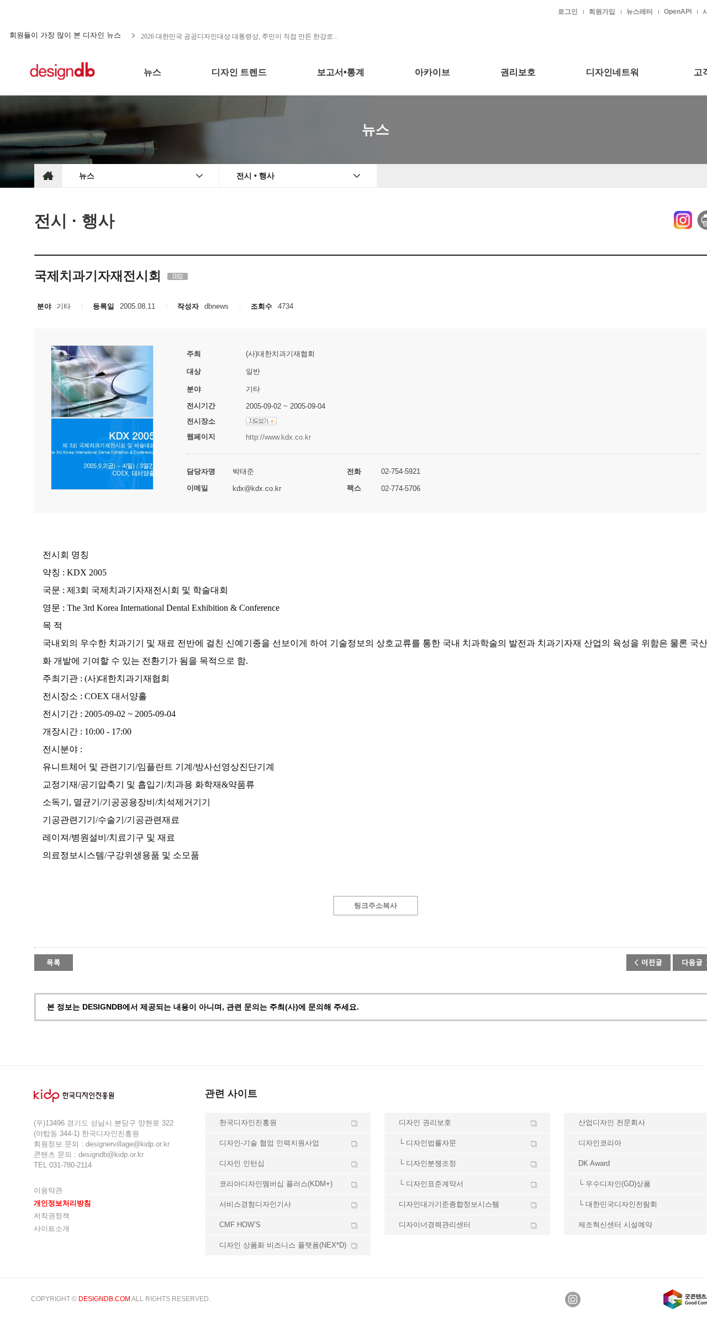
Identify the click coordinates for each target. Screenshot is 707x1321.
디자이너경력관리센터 (435, 1224)
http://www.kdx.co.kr (278, 437)
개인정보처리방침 (62, 1203)
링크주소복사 (375, 905)
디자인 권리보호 (425, 1122)
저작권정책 (52, 1216)
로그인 (568, 11)
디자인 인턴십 (242, 1163)
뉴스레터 (639, 11)
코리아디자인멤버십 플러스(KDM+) (276, 1184)
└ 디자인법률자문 (427, 1143)
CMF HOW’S (240, 1224)
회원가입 (602, 11)
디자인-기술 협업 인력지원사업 (269, 1143)
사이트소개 (52, 1228)
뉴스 (86, 175)
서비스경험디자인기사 (255, 1204)
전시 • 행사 (255, 175)
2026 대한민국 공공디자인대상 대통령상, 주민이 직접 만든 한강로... (239, 35)
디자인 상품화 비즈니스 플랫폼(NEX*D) (282, 1245)
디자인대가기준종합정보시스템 (449, 1204)
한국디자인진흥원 (57, 11)
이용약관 (48, 1190)
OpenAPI (678, 11)
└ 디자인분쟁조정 (427, 1163)
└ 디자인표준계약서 (431, 1184)
